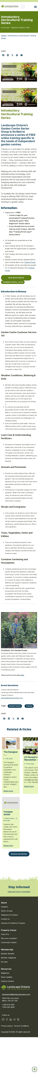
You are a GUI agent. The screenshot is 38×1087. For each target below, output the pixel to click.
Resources (6, 969)
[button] (23, 7)
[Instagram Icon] (3, 1019)
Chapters (4, 907)
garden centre (14, 706)
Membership (7, 949)
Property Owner (9, 930)
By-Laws (4, 962)
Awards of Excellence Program (13, 923)
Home (3, 36)
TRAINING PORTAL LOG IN (13, 282)
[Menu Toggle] (35, 6)
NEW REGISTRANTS (16, 278)
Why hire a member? (9, 938)
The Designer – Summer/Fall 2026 (11, 753)
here (22, 675)
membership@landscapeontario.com (16, 994)
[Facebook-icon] (7, 1019)
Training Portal (29, 262)
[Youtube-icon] (14, 1019)
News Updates (6, 977)
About (4, 902)
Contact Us (5, 919)
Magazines (5, 973)
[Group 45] (18, 1019)
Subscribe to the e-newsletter (19, 892)
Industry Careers (7, 981)
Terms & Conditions (21, 1026)
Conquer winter (8, 813)
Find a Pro (5, 934)
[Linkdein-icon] (11, 1019)
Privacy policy (6, 1026)
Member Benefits (7, 954)
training (29, 706)
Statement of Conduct (9, 915)
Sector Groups (6, 911)
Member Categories (8, 958)
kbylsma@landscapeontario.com (12, 698)
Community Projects (9, 942)
